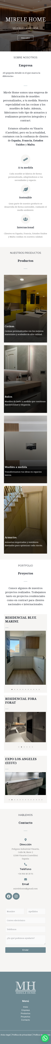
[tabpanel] (25, 658)
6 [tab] (25, 689)
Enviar (25, 950)
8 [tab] (31, 689)
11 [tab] (39, 689)
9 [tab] (33, 689)
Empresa (25, 1010)
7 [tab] (28, 689)
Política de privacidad (22, 1035)
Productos (25, 1013)
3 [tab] (17, 689)
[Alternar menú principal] (45, 5)
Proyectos (25, 1016)
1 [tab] (12, 689)
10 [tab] (36, 689)
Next (43, 657)
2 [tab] (14, 689)
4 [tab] (20, 689)
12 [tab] (39, 799)
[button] (45, 1038)
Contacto (25, 1020)
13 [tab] (42, 799)
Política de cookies (41, 1035)
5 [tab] (22, 689)
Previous (7, 657)
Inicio (25, 1007)
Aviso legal (5, 1035)
